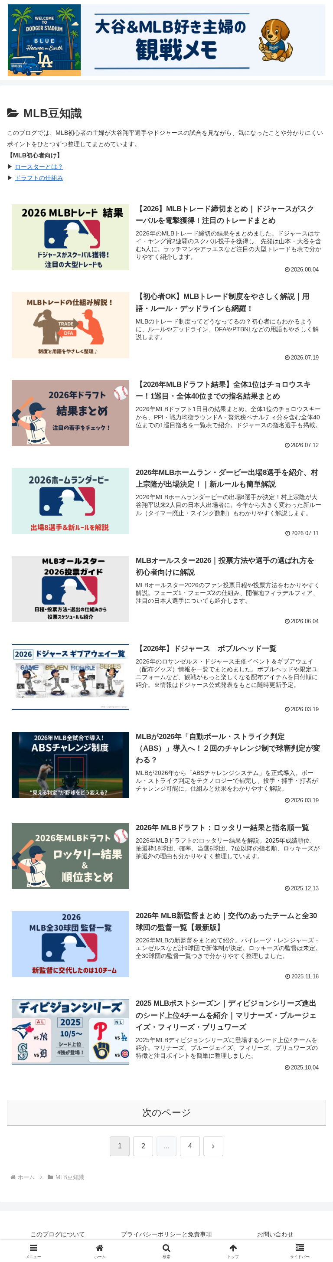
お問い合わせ (275, 1234)
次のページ (166, 1112)
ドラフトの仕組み (39, 177)
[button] (307, 1146)
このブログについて (57, 1234)
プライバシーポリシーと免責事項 (166, 1234)
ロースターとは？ (39, 166)
